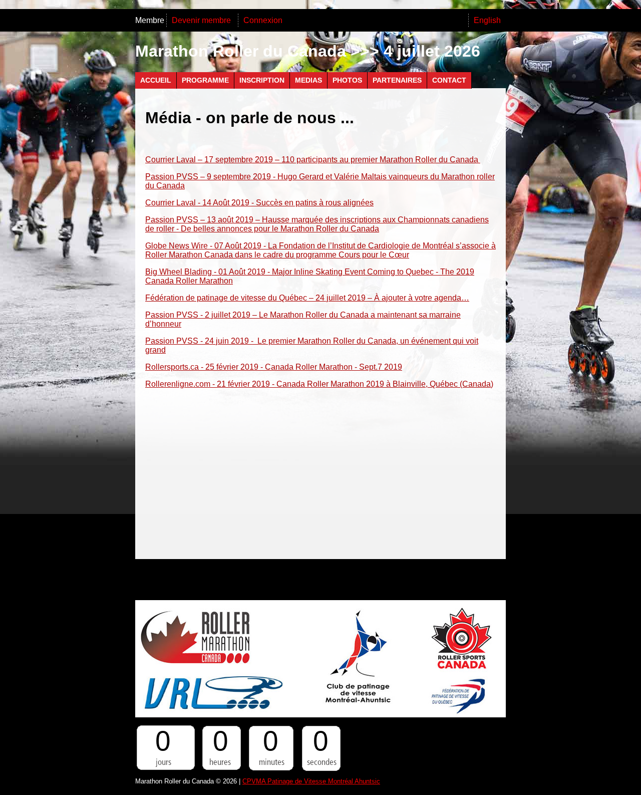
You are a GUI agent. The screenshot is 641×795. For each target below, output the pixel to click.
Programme (205, 80)
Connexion (262, 20)
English (487, 20)
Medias (308, 80)
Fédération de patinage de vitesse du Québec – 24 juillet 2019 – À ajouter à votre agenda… (307, 298)
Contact (449, 80)
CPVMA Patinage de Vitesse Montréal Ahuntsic (311, 781)
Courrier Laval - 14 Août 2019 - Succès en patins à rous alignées (259, 202)
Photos (347, 80)
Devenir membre (202, 20)
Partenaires (397, 80)
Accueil (155, 80)
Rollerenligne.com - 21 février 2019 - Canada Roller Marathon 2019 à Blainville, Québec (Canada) (319, 384)
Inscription (261, 80)
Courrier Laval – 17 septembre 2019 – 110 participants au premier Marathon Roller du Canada (312, 159)
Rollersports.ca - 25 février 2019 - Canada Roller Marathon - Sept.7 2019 (273, 367)
